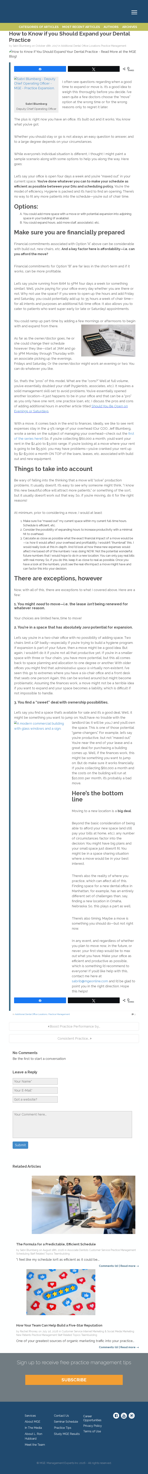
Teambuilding (62, 1253)
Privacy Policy (92, 1425)
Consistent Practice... (73, 1038)
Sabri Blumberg (22, 45)
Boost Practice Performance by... (74, 1026)
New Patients (23, 1335)
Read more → (129, 1266)
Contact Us (61, 1415)
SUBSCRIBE (74, 1379)
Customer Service (99, 1250)
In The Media (33, 1427)
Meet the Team (35, 1444)
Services (30, 1415)
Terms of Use (92, 1431)
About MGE (32, 1421)
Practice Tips (62, 1427)
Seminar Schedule (66, 1421)
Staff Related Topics (41, 1253)
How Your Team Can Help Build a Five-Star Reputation (59, 1325)
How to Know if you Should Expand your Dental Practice (69, 36)
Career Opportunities (92, 1418)
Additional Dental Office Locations (80, 45)
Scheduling (22, 1253)
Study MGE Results (67, 1434)
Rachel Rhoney (29, 1331)
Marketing (128, 1331)
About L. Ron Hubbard (33, 1436)
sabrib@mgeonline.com (90, 981)
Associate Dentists (77, 1250)
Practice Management (113, 45)
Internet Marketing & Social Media (102, 1331)
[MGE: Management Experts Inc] (11, 4)
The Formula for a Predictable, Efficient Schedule (56, 1244)
